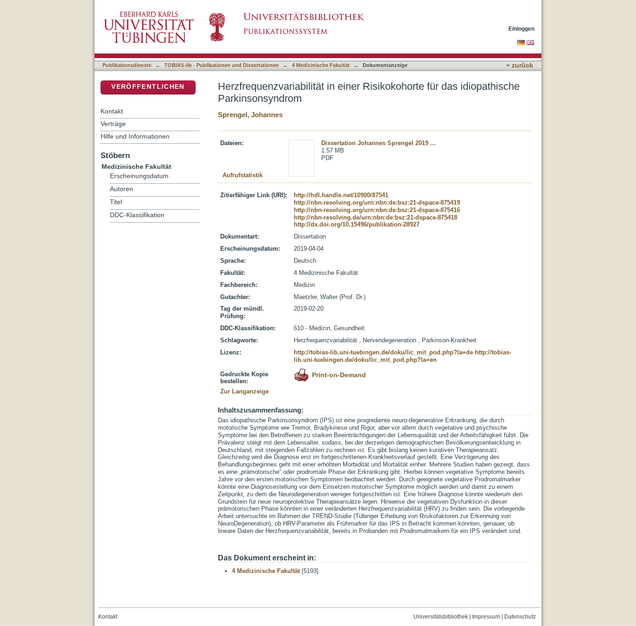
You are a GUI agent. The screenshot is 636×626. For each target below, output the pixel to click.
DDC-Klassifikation (137, 215)
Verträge (113, 123)
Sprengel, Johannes (250, 115)
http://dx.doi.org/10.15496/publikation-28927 (356, 224)
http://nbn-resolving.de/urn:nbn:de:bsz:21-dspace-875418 (375, 217)
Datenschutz (520, 616)
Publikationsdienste (126, 65)
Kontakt (112, 111)
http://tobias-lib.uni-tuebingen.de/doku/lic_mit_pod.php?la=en (402, 356)
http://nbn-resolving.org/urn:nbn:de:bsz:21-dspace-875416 (377, 209)
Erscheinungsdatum (139, 176)
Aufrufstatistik (243, 175)
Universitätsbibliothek (440, 616)
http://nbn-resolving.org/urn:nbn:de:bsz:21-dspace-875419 (377, 202)
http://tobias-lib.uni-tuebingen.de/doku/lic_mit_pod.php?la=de (383, 352)
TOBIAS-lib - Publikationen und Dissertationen (221, 65)
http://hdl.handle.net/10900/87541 (341, 195)
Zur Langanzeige (244, 391)
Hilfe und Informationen (135, 136)
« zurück (519, 65)
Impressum (486, 616)
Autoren (121, 189)
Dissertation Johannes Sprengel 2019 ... (378, 143)
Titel (116, 202)
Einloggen (521, 29)
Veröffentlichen (147, 86)
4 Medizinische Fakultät (321, 65)
